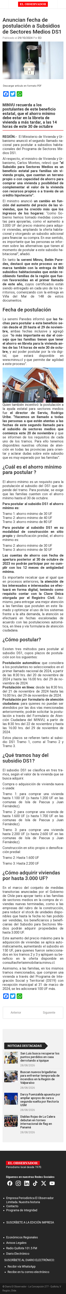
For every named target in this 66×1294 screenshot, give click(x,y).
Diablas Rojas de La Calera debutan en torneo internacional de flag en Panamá (37, 1122)
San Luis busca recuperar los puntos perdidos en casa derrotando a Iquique (39, 1057)
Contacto (12, 1206)
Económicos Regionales (22, 1237)
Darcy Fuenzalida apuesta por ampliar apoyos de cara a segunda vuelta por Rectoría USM (40, 1100)
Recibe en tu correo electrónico (28, 1272)
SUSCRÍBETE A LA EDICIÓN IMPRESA (30, 1222)
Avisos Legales (16, 1242)
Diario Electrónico (17, 1253)
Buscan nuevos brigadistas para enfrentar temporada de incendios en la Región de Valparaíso (40, 1077)
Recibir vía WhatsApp (22, 1266)
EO (39, 37)
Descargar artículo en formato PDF (22, 85)
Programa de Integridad (21, 1210)
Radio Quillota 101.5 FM (21, 1248)
